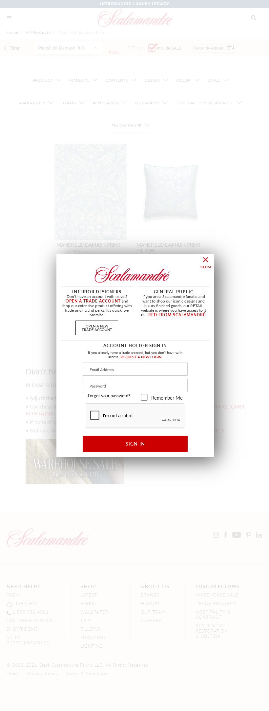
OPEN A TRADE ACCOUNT (93, 301)
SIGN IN (135, 443)
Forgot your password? (109, 396)
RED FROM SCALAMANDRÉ (177, 315)
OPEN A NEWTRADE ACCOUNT (97, 327)
